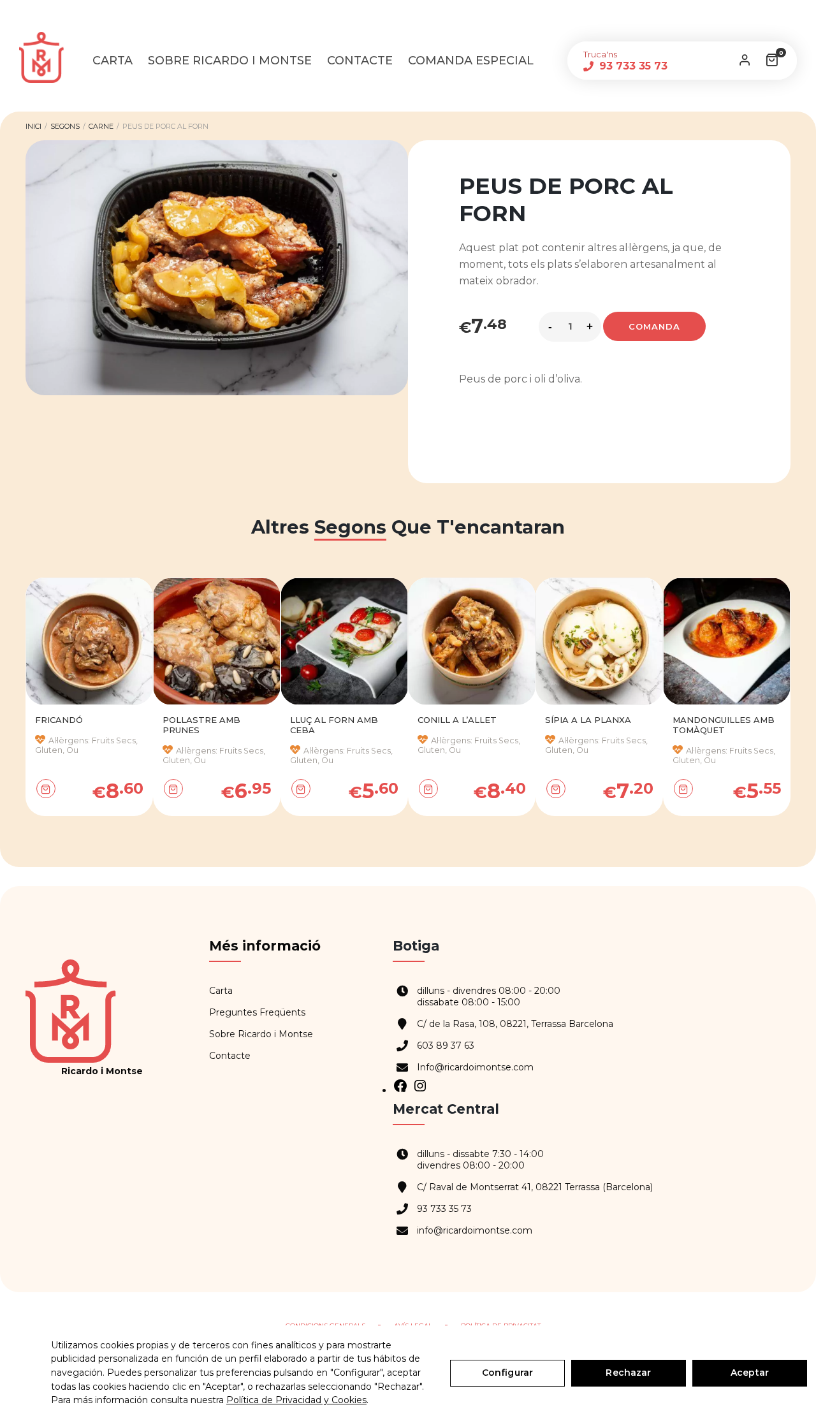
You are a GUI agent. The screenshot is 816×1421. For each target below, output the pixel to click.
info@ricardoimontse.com (474, 1230)
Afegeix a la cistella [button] (52, 790)
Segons (65, 126)
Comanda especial (471, 61)
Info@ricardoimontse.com (475, 1067)
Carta (112, 61)
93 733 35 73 (631, 66)
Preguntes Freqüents (257, 1012)
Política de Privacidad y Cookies (296, 1400)
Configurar (507, 1372)
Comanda (654, 326)
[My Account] (744, 60)
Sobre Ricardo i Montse (230, 61)
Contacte (360, 61)
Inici (33, 126)
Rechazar (628, 1372)
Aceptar (750, 1372)
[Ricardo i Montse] (47, 57)
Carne (101, 126)
